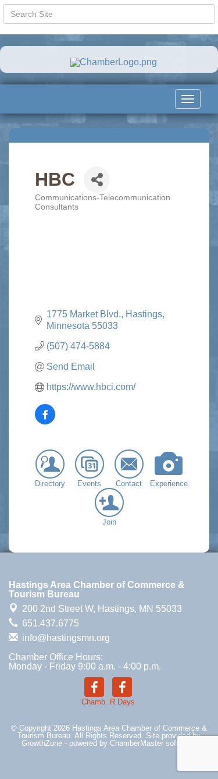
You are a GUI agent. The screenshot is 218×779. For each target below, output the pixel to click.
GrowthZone (42, 743)
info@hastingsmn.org (65, 638)
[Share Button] (97, 180)
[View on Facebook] (45, 421)
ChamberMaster (136, 743)
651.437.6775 (49, 623)
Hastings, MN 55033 (102, 609)
